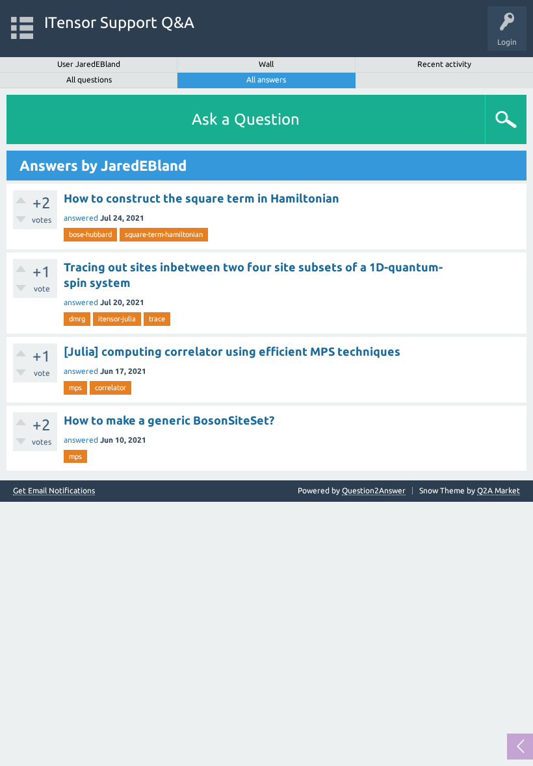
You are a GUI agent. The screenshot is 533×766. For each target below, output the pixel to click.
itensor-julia (117, 319)
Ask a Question (246, 119)
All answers (266, 79)
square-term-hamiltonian (164, 234)
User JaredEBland (88, 64)
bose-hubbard (90, 234)
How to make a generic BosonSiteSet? (169, 420)
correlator (110, 387)
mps (75, 387)
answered (81, 218)
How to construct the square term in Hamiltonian (201, 198)
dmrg (77, 319)
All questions (89, 79)
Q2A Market (498, 490)
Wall (266, 64)
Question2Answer (374, 490)
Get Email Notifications (54, 491)
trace (157, 319)
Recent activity (444, 64)
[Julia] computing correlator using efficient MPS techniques (232, 351)
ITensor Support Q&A (119, 22)
